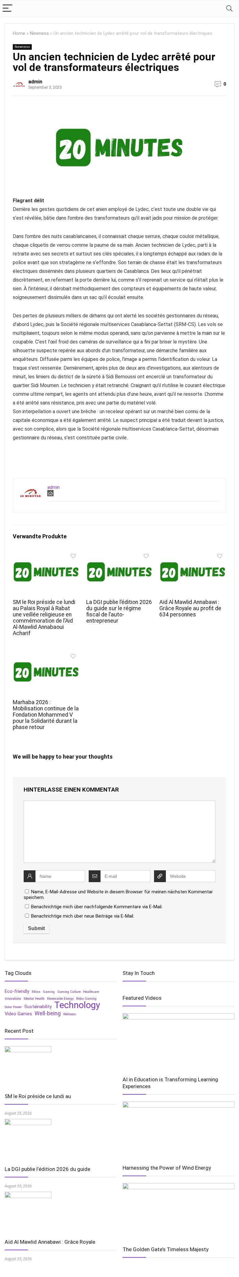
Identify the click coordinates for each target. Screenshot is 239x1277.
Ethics (36, 992)
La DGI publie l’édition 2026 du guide (47, 1169)
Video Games (18, 1014)
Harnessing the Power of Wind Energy (167, 1168)
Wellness (69, 1014)
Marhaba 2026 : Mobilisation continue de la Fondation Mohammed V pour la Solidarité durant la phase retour (46, 714)
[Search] (229, 8)
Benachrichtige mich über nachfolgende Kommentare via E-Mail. (96, 907)
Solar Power (13, 1007)
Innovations (13, 999)
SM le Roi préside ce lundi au (38, 1096)
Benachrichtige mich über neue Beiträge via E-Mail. (82, 916)
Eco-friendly (17, 991)
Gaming (49, 992)
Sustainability (38, 1006)
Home (19, 33)
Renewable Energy (60, 999)
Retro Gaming (86, 999)
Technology (77, 1005)
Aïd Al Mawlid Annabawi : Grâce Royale (50, 1242)
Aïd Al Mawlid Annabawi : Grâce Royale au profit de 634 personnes (190, 608)
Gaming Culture (69, 992)
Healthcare (91, 992)
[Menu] (7, 8)
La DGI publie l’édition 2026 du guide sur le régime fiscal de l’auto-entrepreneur (119, 611)
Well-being (48, 1013)
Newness (39, 33)
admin (35, 82)
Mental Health (34, 999)
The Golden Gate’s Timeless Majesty (166, 1249)
